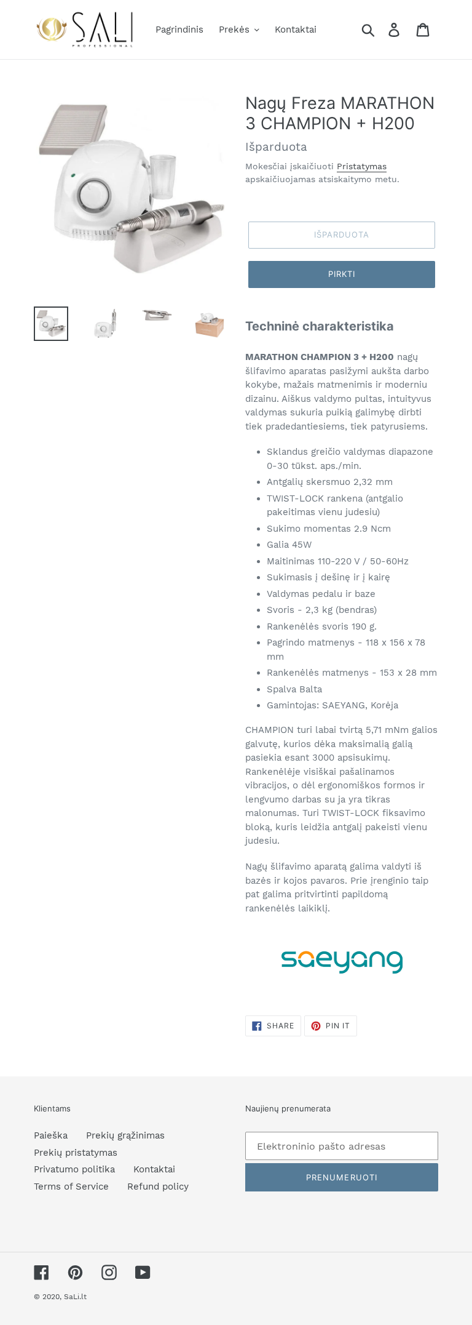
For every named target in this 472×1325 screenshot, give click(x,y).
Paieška (51, 1135)
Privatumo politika (74, 1169)
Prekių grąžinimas (125, 1135)
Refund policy (158, 1186)
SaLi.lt (75, 1296)
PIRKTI (341, 274)
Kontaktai (154, 1169)
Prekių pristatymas (75, 1152)
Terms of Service (71, 1186)
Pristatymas (362, 166)
